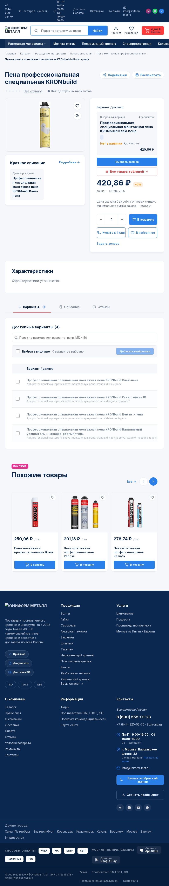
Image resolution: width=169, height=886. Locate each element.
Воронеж (116, 831)
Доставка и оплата (79, 11)
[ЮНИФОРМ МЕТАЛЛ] (16, 30)
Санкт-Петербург (18, 831)
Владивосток (14, 837)
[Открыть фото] (77, 116)
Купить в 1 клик (114, 232)
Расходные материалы (25, 43)
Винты (65, 667)
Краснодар (65, 831)
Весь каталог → (72, 683)
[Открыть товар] (35, 512)
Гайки (65, 619)
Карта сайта (70, 725)
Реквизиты (12, 749)
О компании (15, 699)
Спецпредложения (137, 43)
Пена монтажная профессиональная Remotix (129, 552)
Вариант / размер (110, 107)
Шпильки (67, 643)
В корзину (145, 219)
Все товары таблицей (127, 171)
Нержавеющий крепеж (77, 655)
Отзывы (10, 737)
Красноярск (85, 831)
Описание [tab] (72, 307)
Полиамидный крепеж (99, 43)
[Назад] (143, 481)
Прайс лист (13, 713)
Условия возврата (18, 743)
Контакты (114, 11)
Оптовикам (97, 11)
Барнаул (146, 831)
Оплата (10, 731)
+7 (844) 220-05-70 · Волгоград (139, 724)
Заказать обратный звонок (143, 779)
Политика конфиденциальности (83, 719)
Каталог (10, 707)
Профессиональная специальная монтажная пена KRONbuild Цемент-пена (85, 414)
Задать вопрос (108, 243)
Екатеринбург (44, 831)
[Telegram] (161, 11)
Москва (132, 831)
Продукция (70, 605)
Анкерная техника (74, 631)
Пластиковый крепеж (76, 661)
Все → (131, 481)
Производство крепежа (133, 625)
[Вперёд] (153, 481)
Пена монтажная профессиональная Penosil (79, 552)
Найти (97, 30)
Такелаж (67, 649)
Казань (102, 831)
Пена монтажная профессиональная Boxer (33, 550)
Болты (65, 613)
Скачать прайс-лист (143, 794)
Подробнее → (69, 162)
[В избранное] (77, 106)
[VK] (147, 807)
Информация (72, 699)
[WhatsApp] (155, 11)
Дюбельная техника (75, 673)
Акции (65, 707)
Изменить (42, 11)
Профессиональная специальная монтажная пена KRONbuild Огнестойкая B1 (86, 397)
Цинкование (125, 613)
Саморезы (68, 625)
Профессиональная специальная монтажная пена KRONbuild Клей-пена (82, 380)
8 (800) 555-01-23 (133, 717)
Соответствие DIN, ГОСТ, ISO (82, 713)
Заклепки (67, 637)
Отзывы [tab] (104, 307)
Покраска (123, 619)
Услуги (122, 605)
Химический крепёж (75, 679)
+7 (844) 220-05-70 (9, 11)
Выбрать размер (127, 161)
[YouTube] (138, 807)
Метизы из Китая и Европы (135, 631)
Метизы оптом (64, 43)
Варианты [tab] (34, 307)
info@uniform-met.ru (132, 12)
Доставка (12, 725)
